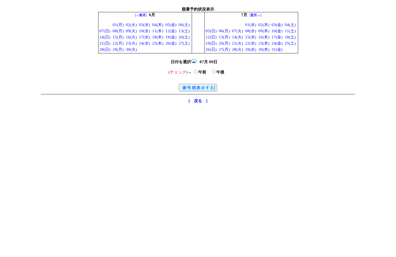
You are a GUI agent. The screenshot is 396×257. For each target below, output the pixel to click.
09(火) (131, 31)
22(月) (118, 43)
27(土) (184, 43)
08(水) (250, 31)
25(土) (290, 43)
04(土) (290, 25)
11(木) (157, 31)
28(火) (237, 49)
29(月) (118, 49)
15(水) (250, 37)
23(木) (263, 43)
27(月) (224, 49)
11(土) (290, 31)
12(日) (211, 37)
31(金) (277, 49)
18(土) (290, 37)
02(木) (263, 25)
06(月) (224, 31)
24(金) (277, 43)
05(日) (211, 31)
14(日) (104, 37)
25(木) (157, 43)
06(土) (184, 25)
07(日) (104, 31)
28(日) (104, 49)
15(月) (118, 37)
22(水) (250, 43)
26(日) (211, 49)
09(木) (263, 31)
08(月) (118, 31)
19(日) (211, 43)
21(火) (237, 43)
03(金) (277, 25)
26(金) (170, 43)
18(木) (157, 37)
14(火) (237, 37)
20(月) (224, 43)
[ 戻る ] (198, 101)
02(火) (131, 25)
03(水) (144, 25)
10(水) (144, 31)
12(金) (170, 31)
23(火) (131, 43)
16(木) (263, 37)
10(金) (277, 31)
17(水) (144, 37)
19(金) (170, 37)
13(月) (224, 37)
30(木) (263, 49)
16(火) (131, 37)
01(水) (250, 25)
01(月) (118, 25)
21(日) (104, 43)
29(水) (250, 49)
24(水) (144, 43)
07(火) (237, 31)
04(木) (157, 25)
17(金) (277, 37)
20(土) (184, 37)
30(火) (131, 49)
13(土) (184, 31)
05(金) (170, 25)
